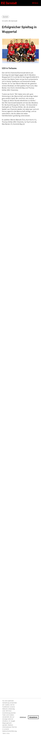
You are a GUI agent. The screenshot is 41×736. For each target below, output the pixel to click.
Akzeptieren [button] (33, 717)
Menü (36, 3)
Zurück (5, 17)
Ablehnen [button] (23, 717)
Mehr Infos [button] (6, 733)
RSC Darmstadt (9, 3)
